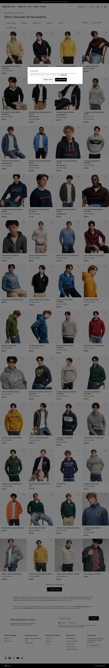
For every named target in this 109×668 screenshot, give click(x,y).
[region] (55, 75)
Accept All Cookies (61, 79)
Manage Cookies (48, 79)
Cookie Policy (63, 75)
